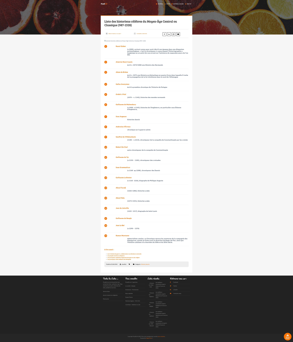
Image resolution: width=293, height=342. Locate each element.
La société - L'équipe (130, 286)
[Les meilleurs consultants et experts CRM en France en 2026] (152, 324)
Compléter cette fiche (141, 33)
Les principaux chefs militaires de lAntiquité (119, 259)
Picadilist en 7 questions (131, 282)
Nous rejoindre (129, 293)
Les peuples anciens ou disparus (116, 255)
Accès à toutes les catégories (110, 295)
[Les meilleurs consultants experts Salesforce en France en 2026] (152, 314)
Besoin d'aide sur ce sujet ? (114, 33)
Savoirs (148, 264)
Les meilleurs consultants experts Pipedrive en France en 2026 (161, 294)
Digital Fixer (149, 338)
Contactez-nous (177, 293)
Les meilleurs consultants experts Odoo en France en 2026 (161, 285)
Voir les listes (106, 291)
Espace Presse (129, 297)
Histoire (143, 264)
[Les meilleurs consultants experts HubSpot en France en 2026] (152, 304)
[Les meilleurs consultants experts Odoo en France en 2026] (152, 285)
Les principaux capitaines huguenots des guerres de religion (123, 257)
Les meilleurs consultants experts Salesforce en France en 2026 (161, 314)
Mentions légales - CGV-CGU (132, 301)
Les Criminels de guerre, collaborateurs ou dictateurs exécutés (124, 254)
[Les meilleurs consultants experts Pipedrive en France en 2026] (152, 295)
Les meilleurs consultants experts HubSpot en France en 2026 (161, 304)
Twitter (175, 286)
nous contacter (161, 336)
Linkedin (175, 289)
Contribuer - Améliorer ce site (132, 304)
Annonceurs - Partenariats (132, 289)
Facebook (175, 282)
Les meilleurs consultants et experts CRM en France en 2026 (161, 324)
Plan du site (106, 299)
